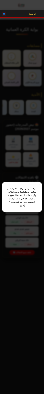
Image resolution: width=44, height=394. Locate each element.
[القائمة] (39, 14)
